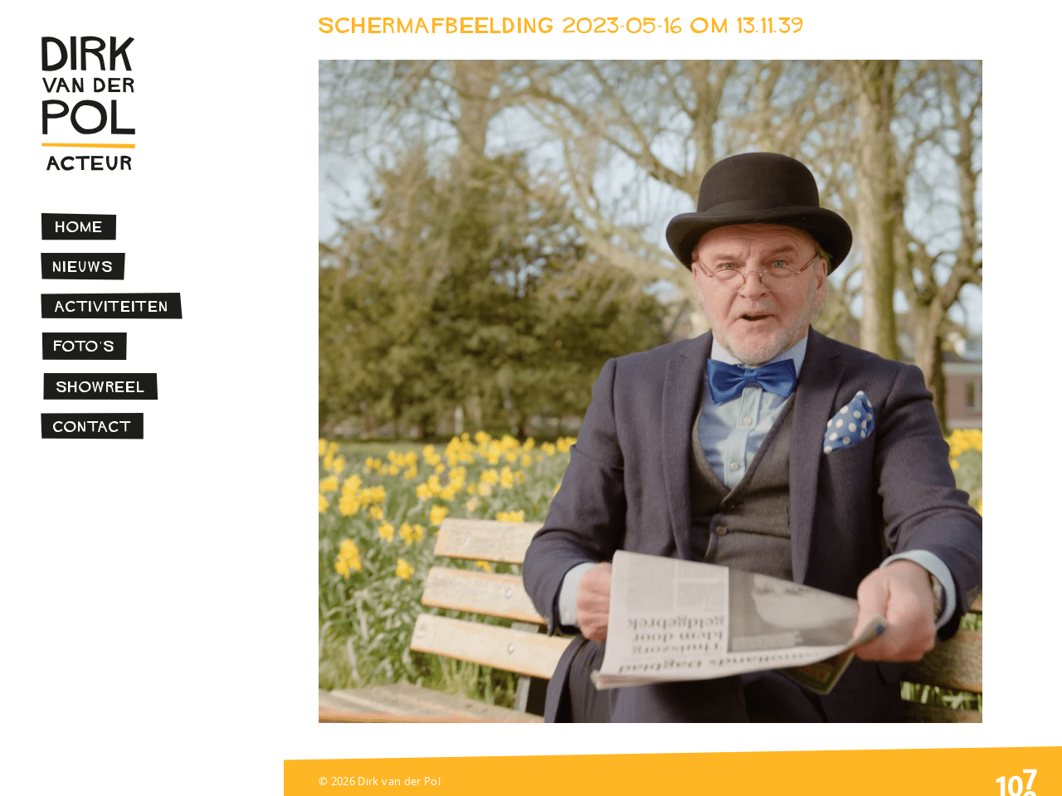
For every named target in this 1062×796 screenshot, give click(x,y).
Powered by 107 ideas (1016, 781)
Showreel (100, 386)
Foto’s (84, 346)
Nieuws (83, 266)
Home (80, 226)
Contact (92, 426)
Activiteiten (112, 306)
